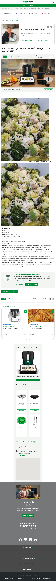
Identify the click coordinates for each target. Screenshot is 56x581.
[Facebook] (20, 539)
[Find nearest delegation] (2, 2)
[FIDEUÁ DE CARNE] (41, 317)
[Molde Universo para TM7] (21, 420)
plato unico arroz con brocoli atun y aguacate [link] (39, 8)
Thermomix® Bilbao (9, 8)
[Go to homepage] (28, 2)
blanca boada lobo (19, 8)
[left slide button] (2, 339)
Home (2, 8)
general (26, 8)
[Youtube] (25, 539)
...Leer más (49, 37)
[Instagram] (30, 539)
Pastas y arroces (7, 324)
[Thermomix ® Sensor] (34, 420)
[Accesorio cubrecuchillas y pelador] (21, 396)
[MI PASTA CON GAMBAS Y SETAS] (15, 317)
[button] (53, 2)
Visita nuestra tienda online (27, 5)
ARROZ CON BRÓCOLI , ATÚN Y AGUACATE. (40, 162)
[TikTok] (35, 539)
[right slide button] (53, 339)
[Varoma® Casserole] (34, 396)
